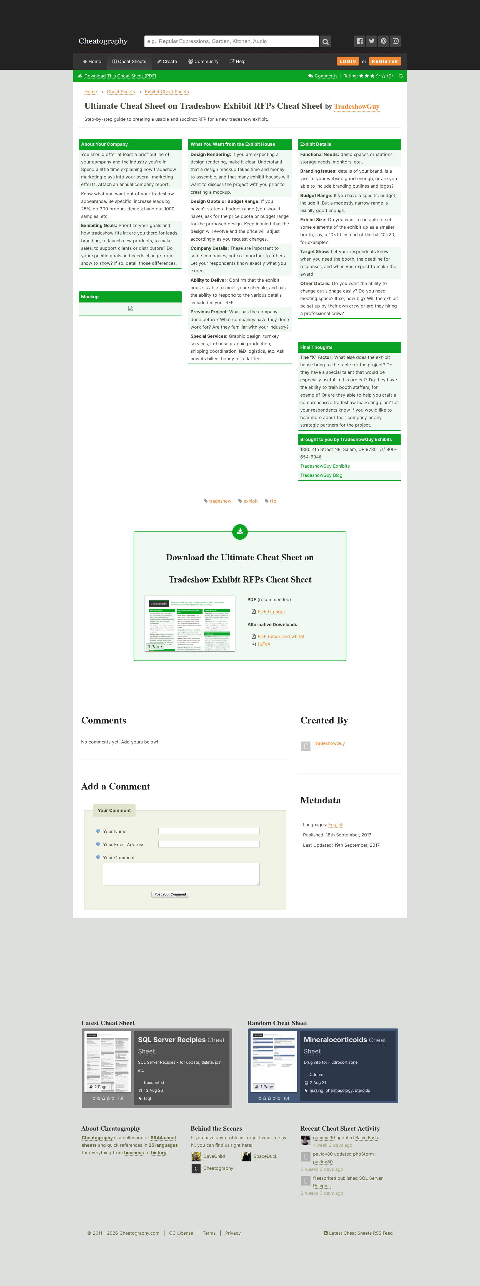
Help (240, 61)
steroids (362, 1090)
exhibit (251, 501)
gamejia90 (324, 1137)
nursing (316, 1090)
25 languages (163, 1145)
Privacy (233, 1233)
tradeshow (220, 501)
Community (206, 61)
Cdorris (316, 1074)
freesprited (154, 1082)
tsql (147, 1098)
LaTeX (264, 644)
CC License (181, 1233)
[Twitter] (371, 41)
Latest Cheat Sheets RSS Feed (360, 1233)
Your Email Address (123, 844)
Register (385, 61)
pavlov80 (323, 1154)
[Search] (325, 41)
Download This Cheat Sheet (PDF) (120, 76)
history (158, 1152)
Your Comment (119, 857)
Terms (209, 1233)
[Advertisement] (240, 14)
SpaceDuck (266, 1156)
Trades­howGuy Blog (321, 475)
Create (169, 61)
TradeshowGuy (329, 743)
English (335, 824)
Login (348, 61)
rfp (273, 501)
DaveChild (214, 1156)
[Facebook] (359, 41)
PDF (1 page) (271, 611)
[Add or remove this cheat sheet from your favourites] (401, 76)
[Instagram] (395, 41)
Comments (326, 76)
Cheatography (97, 1137)
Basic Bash (366, 1137)
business (134, 1152)
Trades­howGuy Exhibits (325, 466)
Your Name (114, 831)
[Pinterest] (383, 41)
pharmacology (339, 1090)
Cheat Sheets (131, 61)
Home (94, 61)
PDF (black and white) (281, 636)
